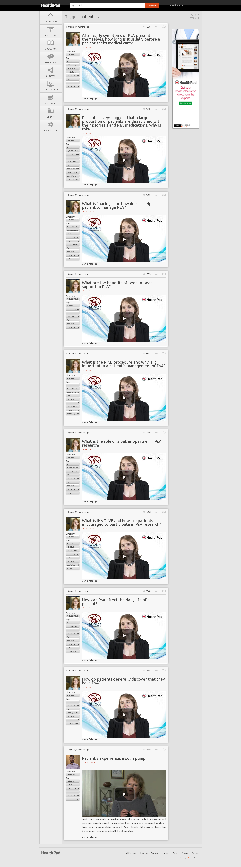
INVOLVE (70, 547)
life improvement (73, 475)
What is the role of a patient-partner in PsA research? (122, 443)
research (70, 493)
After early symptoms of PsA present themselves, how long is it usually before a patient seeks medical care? (121, 39)
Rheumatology (73, 55)
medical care (71, 72)
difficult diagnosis (73, 65)
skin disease (71, 651)
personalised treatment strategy (73, 161)
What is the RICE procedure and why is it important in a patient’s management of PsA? (124, 364)
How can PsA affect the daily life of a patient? (116, 601)
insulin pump (72, 792)
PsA (68, 79)
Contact (195, 853)
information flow (73, 471)
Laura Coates (88, 47)
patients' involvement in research (73, 550)
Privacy (185, 853)
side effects (71, 176)
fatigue (69, 623)
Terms (175, 853)
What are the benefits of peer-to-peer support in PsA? (117, 284)
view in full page (89, 99)
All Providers (131, 853)
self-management (73, 259)
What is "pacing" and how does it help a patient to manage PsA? (118, 205)
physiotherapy (72, 244)
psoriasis (70, 83)
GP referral (71, 68)
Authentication (175, 5)
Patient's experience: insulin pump (114, 758)
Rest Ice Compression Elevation (73, 406)
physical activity (73, 241)
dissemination (72, 468)
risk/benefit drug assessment (73, 172)
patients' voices (73, 75)
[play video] (124, 74)
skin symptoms (73, 723)
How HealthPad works (150, 853)
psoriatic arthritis (73, 86)
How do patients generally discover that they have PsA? (123, 681)
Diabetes (71, 774)
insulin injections (73, 788)
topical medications (73, 179)
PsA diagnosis (72, 713)
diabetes (70, 781)
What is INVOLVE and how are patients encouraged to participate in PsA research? (121, 522)
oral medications (73, 154)
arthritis (70, 61)
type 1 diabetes (73, 799)
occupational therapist (73, 230)
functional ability (73, 626)
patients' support (73, 309)
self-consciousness (73, 648)
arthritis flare (72, 226)
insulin (69, 785)
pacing (69, 233)
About (166, 853)
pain (68, 630)
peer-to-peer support (73, 316)
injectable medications (73, 151)
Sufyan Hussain (88, 763)
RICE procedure (73, 410)
